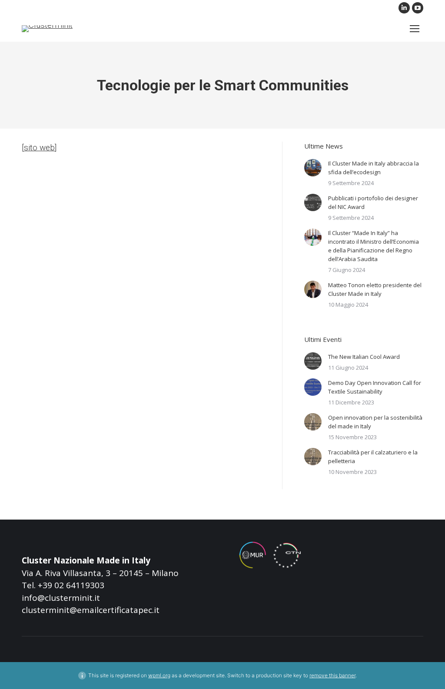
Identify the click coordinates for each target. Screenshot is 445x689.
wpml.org (159, 675)
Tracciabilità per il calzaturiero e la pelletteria (373, 456)
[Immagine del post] (313, 167)
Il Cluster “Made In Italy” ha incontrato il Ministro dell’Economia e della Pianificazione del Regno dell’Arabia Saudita (373, 246)
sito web (39, 147)
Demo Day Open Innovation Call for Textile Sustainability (374, 387)
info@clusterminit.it (61, 597)
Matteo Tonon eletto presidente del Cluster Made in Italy (375, 289)
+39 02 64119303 (71, 585)
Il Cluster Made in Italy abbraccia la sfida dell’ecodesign (373, 167)
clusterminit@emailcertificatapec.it (90, 610)
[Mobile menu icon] (414, 28)
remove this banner (332, 675)
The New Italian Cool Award (364, 357)
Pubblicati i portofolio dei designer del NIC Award (373, 202)
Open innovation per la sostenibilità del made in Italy (375, 422)
